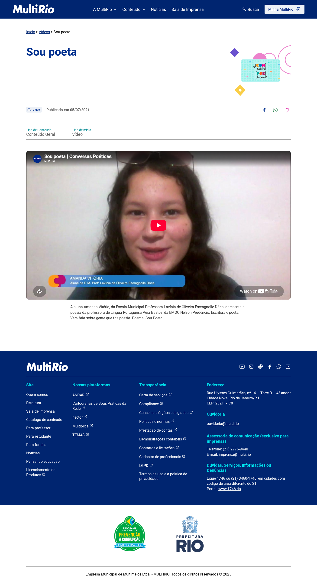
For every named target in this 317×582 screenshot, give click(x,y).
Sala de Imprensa (187, 9)
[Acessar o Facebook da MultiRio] (269, 367)
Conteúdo (131, 9)
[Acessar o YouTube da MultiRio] (242, 367)
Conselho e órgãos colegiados (164, 413)
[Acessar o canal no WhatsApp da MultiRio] (279, 367)
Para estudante (38, 436)
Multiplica (81, 426)
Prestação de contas (156, 430)
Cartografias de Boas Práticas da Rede (99, 406)
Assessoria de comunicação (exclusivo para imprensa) (248, 438)
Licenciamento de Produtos (40, 472)
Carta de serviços (153, 395)
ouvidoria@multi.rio (223, 423)
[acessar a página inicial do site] (34, 9)
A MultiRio (102, 9)
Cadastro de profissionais (160, 457)
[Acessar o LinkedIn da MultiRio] (288, 367)
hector (78, 417)
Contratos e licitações (157, 448)
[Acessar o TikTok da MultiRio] (260, 367)
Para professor (38, 428)
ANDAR (78, 395)
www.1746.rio (229, 489)
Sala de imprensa (40, 411)
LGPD (144, 465)
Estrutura (33, 403)
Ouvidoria (216, 414)
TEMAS (79, 435)
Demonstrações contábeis (161, 439)
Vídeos (44, 32)
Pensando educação (43, 461)
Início (30, 32)
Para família (36, 445)
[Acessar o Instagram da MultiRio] (251, 367)
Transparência (152, 384)
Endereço (215, 384)
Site (30, 384)
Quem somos (37, 394)
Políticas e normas (155, 421)
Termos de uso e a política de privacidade (163, 476)
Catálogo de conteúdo (44, 419)
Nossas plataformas (91, 384)
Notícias (158, 9)
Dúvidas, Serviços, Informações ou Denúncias (239, 468)
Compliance (149, 404)
